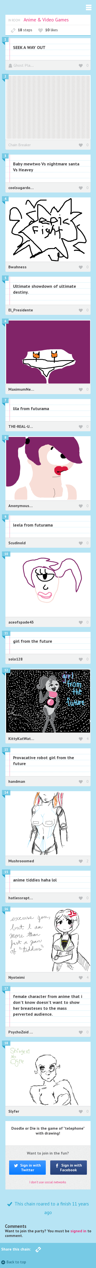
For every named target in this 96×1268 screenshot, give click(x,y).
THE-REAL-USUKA (23, 426)
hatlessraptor (21, 897)
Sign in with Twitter (30, 1167)
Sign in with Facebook (71, 1167)
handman (16, 781)
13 (6, 750)
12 (6, 670)
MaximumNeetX (22, 389)
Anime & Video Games (46, 19)
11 (6, 633)
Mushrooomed (21, 860)
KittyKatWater (21, 738)
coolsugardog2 (21, 187)
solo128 (15, 659)
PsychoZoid (19, 1031)
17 (6, 988)
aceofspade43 (21, 622)
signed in (78, 1230)
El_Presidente (20, 309)
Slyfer (13, 1111)
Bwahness (17, 266)
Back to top (16, 1261)
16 (6, 909)
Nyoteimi (16, 977)
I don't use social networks (48, 1182)
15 (6, 872)
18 (6, 1043)
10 (6, 554)
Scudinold (17, 542)
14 (6, 792)
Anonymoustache (23, 505)
